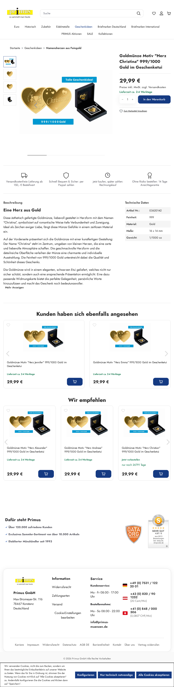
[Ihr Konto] (161, 13)
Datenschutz (69, 645)
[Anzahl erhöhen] (133, 99)
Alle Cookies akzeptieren (153, 675)
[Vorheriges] (35, 106)
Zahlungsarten (61, 595)
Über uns (130, 645)
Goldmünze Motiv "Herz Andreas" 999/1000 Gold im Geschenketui (83, 450)
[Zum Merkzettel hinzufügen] (8, 325)
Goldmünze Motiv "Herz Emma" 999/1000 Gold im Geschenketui (130, 362)
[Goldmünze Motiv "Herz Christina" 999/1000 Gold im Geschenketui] (66, 102)
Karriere (19, 645)
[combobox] (87, 13)
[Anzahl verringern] (122, 99)
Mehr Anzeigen (14, 287)
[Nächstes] (96, 106)
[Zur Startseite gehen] (19, 13)
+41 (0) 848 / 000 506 (143, 610)
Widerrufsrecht (61, 587)
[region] (59, 106)
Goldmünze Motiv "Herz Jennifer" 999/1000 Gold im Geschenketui (36, 364)
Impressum (33, 645)
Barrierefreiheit (101, 645)
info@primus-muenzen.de (99, 624)
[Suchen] (139, 13)
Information (61, 578)
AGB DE (84, 645)
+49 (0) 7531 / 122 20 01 (144, 584)
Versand (57, 604)
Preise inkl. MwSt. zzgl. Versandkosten (142, 87)
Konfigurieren (85, 675)
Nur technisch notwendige (116, 675)
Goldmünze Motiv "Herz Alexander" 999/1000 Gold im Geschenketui (27, 450)
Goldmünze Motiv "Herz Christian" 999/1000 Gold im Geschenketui (141, 450)
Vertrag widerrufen (148, 645)
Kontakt (117, 645)
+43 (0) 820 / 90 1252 (142, 595)
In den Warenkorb (154, 99)
